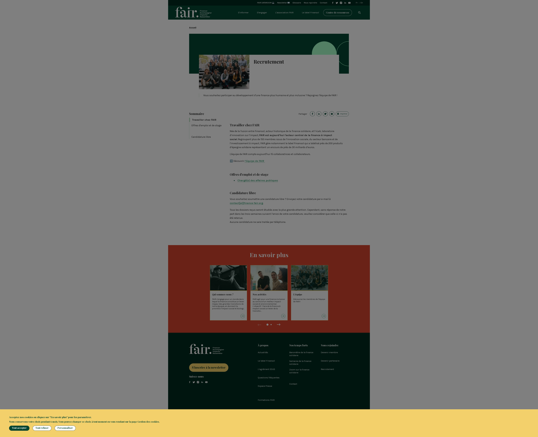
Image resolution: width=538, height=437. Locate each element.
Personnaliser (65, 427)
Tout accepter (19, 427)
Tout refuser (42, 427)
